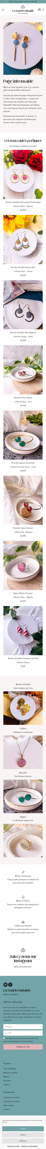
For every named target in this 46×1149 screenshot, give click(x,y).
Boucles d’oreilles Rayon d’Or (23, 267)
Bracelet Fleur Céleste (23, 397)
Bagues (23, 816)
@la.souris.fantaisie (23, 966)
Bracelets (23, 772)
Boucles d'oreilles (23, 684)
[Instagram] (10, 985)
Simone (29, 271)
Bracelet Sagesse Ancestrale (23, 462)
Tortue (33, 467)
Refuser (23, 1135)
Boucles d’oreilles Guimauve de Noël (23, 658)
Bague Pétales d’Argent (23, 593)
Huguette (29, 206)
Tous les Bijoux (9, 1068)
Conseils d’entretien (11, 1101)
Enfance (27, 662)
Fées (22, 532)
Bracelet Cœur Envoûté (23, 528)
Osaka (30, 336)
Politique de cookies (13, 1146)
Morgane (29, 532)
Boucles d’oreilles (10, 1072)
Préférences (23, 1141)
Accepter (23, 1129)
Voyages (24, 336)
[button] (1, 2)
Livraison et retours (11, 1097)
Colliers (23, 728)
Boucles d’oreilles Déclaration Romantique (23, 202)
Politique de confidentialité (29, 1146)
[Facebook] (5, 985)
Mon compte (8, 1105)
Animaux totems (24, 467)
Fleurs (23, 206)
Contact (6, 1109)
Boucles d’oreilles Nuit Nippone (23, 332)
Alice (29, 401)
